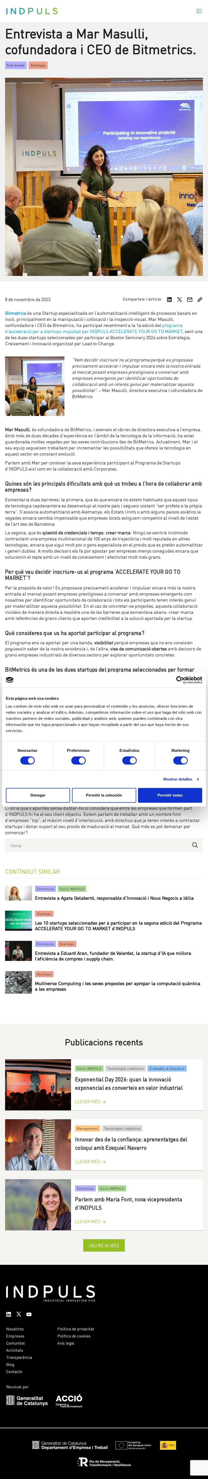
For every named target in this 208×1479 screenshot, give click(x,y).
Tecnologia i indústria (126, 1068)
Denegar (37, 795)
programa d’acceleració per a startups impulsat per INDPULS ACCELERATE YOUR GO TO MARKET (94, 328)
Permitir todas (170, 795)
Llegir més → (90, 1101)
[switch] (78, 760)
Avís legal (65, 1343)
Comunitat (15, 1343)
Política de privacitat (75, 1328)
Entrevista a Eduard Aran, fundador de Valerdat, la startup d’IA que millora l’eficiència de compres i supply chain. (113, 955)
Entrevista (16, 65)
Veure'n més (104, 1245)
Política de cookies (74, 1335)
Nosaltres (15, 1328)
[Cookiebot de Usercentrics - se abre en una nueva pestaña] (180, 680)
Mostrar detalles (178, 779)
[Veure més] (38, 1084)
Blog (10, 1364)
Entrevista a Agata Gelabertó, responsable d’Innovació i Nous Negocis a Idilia (114, 897)
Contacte (14, 1371)
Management (87, 1128)
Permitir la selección (104, 795)
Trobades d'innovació (167, 1068)
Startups (38, 65)
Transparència (19, 1357)
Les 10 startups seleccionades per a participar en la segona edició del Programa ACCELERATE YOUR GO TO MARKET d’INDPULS (118, 925)
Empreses (15, 1335)
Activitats (14, 1350)
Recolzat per (17, 1386)
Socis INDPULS (72, 888)
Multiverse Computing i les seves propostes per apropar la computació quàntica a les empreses (117, 985)
